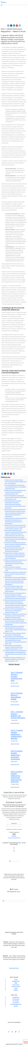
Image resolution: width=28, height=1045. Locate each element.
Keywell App (16, 997)
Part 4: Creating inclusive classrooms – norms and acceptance (16, 755)
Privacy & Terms (16, 986)
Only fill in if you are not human (14, 829)
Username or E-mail (14, 819)
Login (15, 988)
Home (16, 979)
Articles (16, 1006)
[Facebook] (8, 25)
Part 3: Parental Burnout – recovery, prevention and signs (16, 676)
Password (14, 823)
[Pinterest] (17, 25)
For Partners (15, 999)
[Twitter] (20, 25)
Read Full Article (15, 686)
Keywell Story (16, 981)
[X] (11, 25)
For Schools (16, 1002)
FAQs (16, 983)
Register (14, 836)
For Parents (16, 1001)
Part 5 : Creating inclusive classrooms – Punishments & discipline (17, 734)
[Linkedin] (14, 25)
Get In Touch (15, 985)
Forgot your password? (14, 837)
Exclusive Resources (15, 1004)
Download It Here (14, 968)
